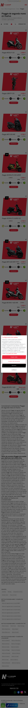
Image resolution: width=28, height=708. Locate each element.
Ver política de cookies (11, 353)
